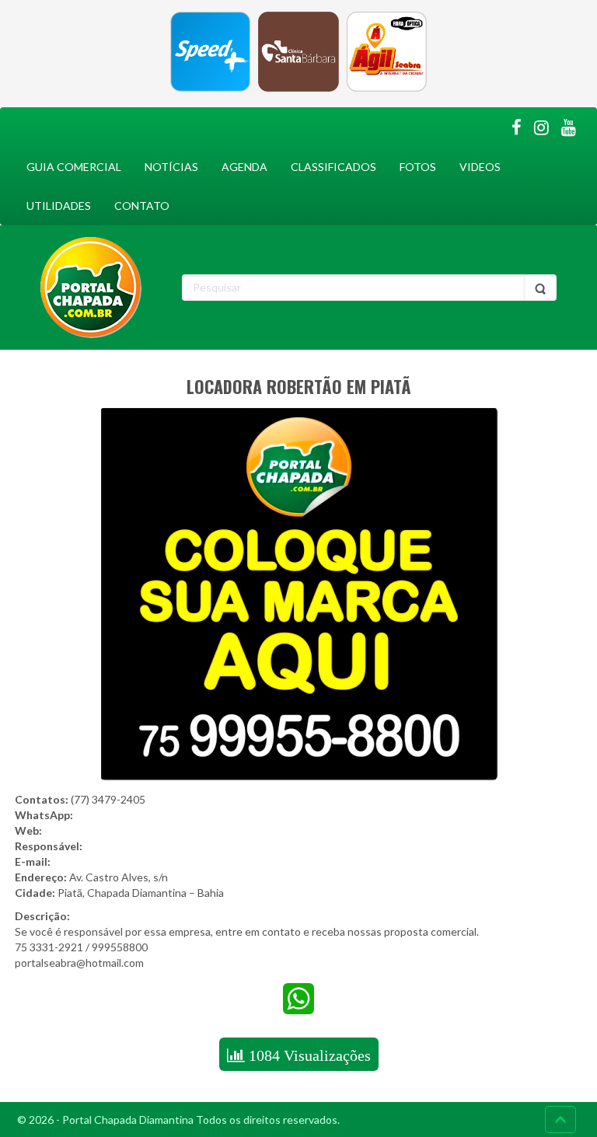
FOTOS (418, 166)
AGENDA (244, 166)
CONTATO (141, 205)
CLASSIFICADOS (333, 166)
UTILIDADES (58, 205)
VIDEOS (480, 166)
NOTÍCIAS (171, 166)
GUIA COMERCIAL (73, 166)
